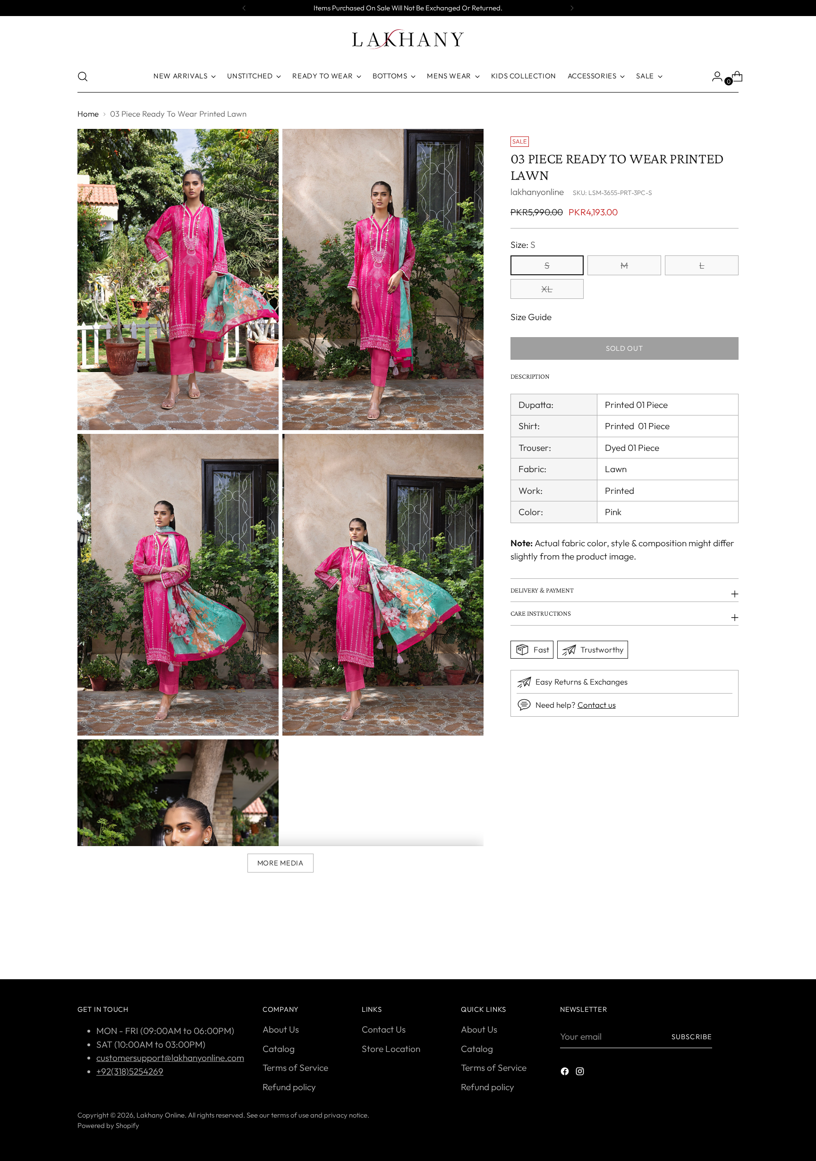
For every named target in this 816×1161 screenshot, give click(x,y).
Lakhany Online (160, 1114)
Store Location (391, 1048)
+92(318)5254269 (129, 1071)
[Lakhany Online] (408, 39)
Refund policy (289, 1087)
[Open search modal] (82, 76)
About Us (281, 1029)
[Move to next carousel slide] (730, 947)
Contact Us (384, 1029)
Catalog (279, 1048)
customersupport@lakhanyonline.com (170, 1057)
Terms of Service (295, 1067)
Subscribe (692, 1036)
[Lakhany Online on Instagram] (580, 1073)
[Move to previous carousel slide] (709, 947)
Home (88, 114)
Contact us (597, 705)
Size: (523, 245)
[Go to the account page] (713, 76)
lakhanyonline (537, 191)
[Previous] (244, 8)
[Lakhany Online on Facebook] (565, 1073)
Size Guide (531, 316)
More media (280, 862)
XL (546, 289)
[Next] (571, 8)
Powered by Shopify (108, 1125)
